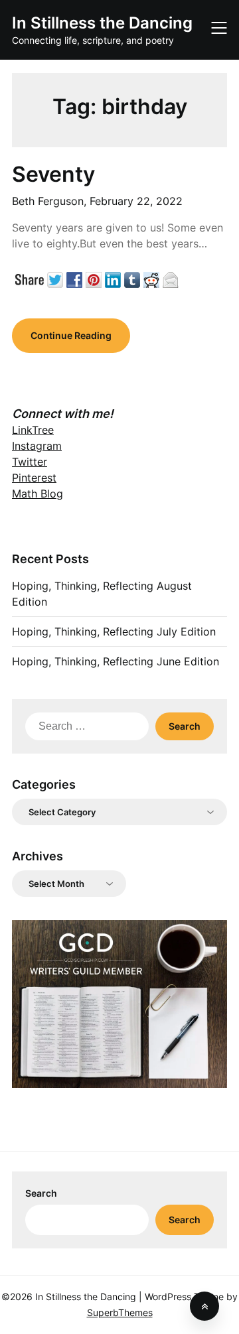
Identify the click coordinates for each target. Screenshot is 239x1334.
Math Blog (37, 493)
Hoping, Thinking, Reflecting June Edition (115, 661)
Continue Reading (71, 335)
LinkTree (33, 429)
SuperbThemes (120, 1312)
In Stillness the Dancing (102, 23)
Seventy (53, 174)
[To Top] (204, 1306)
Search (41, 1193)
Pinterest (34, 477)
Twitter (29, 461)
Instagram (37, 445)
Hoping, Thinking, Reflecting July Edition (114, 631)
